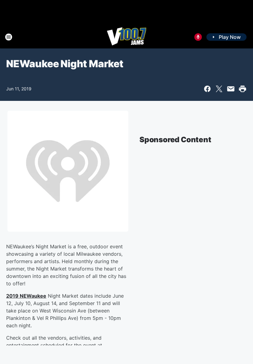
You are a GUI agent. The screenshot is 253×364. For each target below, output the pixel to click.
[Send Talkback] (198, 37)
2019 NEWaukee (26, 296)
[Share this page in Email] (230, 89)
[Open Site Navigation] (8, 37)
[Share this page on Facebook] (207, 89)
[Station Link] (126, 37)
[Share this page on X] (219, 89)
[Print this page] (242, 89)
